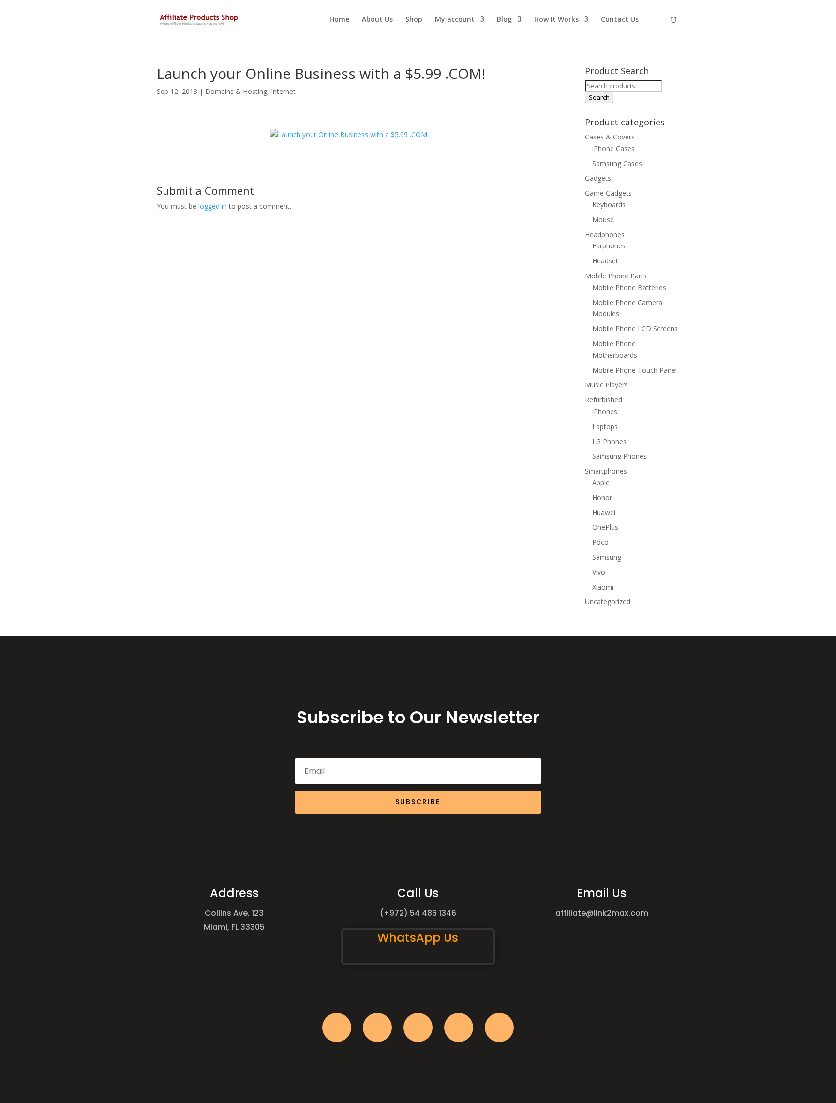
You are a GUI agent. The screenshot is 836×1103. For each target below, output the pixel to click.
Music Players (606, 384)
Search (599, 97)
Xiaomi (602, 587)
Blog (504, 20)
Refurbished (603, 399)
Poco (600, 542)
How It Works (556, 20)
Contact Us (620, 20)
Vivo (598, 572)
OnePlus (605, 527)
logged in (212, 206)
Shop (413, 20)
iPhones (604, 411)
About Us (377, 20)
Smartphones (606, 470)
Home (339, 20)
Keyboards (609, 204)
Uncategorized (607, 601)
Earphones (609, 245)
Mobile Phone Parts (616, 275)
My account (455, 20)
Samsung (606, 557)
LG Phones (609, 441)
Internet (283, 91)
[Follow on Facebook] (336, 1027)
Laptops (605, 426)
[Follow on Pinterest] (499, 1027)
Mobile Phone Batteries (629, 287)
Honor (602, 497)
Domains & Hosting (236, 91)
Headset (605, 260)
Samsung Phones (619, 455)
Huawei (603, 512)
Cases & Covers (610, 136)
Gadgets (598, 178)
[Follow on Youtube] (458, 1027)
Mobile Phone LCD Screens (635, 328)
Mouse (603, 219)
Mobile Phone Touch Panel (634, 370)
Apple (601, 482)
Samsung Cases (617, 163)
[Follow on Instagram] (418, 1027)
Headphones (605, 234)
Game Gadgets (608, 193)
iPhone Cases (613, 148)
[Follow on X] (377, 1027)
